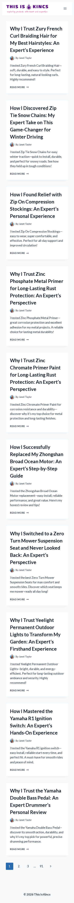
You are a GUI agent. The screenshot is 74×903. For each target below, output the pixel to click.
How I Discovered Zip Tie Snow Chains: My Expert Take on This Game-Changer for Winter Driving (33, 122)
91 (41, 866)
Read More (19, 87)
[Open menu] (65, 8)
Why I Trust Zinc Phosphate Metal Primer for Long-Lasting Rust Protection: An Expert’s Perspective (36, 288)
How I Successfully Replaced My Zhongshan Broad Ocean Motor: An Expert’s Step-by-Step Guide (36, 461)
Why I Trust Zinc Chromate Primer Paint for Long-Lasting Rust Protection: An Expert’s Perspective (35, 374)
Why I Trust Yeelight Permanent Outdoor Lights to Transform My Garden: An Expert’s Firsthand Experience (35, 634)
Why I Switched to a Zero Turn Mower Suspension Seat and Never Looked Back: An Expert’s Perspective (37, 548)
